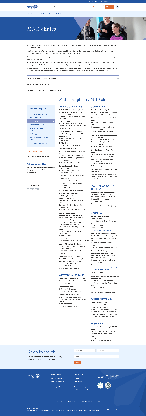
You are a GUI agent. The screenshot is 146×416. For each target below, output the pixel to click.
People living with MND (57, 378)
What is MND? (78, 378)
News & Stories (83, 7)
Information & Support (33, 14)
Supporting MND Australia (57, 387)
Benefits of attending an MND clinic (42, 78)
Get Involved (72, 7)
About (91, 1)
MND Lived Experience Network (83, 390)
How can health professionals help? (40, 138)
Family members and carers (58, 381)
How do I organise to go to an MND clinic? (44, 90)
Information (42, 7)
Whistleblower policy (72, 401)
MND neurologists (36, 118)
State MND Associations (38, 114)
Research (52, 7)
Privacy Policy (59, 401)
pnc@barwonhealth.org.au (101, 230)
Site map (97, 401)
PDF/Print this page (36, 151)
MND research (78, 384)
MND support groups (37, 134)
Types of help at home (37, 125)
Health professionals (56, 384)
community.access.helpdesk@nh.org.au (105, 267)
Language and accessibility (110, 1)
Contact (97, 1)
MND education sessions (38, 143)
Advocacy (62, 7)
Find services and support (81, 387)
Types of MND (78, 381)
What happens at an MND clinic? (40, 84)
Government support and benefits (38, 129)
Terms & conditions (87, 401)
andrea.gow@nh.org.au (101, 269)
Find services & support (48, 14)
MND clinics (34, 121)
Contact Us (49, 401)
